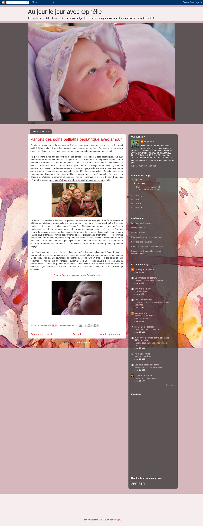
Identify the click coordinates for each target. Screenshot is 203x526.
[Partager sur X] (91, 325)
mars (139, 183)
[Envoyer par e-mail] (85, 325)
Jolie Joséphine (142, 354)
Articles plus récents (41, 334)
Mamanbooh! (140, 313)
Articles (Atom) (83, 342)
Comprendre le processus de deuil (146, 237)
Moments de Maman (144, 327)
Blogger (116, 520)
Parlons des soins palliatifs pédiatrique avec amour (76, 139)
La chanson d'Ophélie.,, (142, 223)
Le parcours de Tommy (145, 278)
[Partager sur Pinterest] (97, 325)
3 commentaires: (68, 325)
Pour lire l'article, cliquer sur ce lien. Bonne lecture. (77, 275)
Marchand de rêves (142, 356)
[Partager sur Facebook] (94, 325)
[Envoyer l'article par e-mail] (80, 325)
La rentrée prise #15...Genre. (146, 329)
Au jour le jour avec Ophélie (65, 11)
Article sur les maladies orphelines (147, 246)
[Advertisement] (151, 449)
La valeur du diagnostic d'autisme (148, 280)
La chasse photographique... (146, 378)
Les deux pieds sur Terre (146, 365)
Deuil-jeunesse (138, 228)
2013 (137, 199)
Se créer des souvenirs (141, 242)
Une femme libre (142, 289)
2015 (137, 180)
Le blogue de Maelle (144, 269)
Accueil (76, 334)
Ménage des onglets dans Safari (148, 367)
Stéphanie (149, 141)
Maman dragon (138, 232)
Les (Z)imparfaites (143, 300)
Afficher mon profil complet (143, 166)
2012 (137, 203)
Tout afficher (170, 385)
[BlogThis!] (88, 325)
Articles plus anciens (111, 334)
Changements (140, 291)
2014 (137, 195)
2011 (137, 208)
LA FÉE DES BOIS (143, 376)
